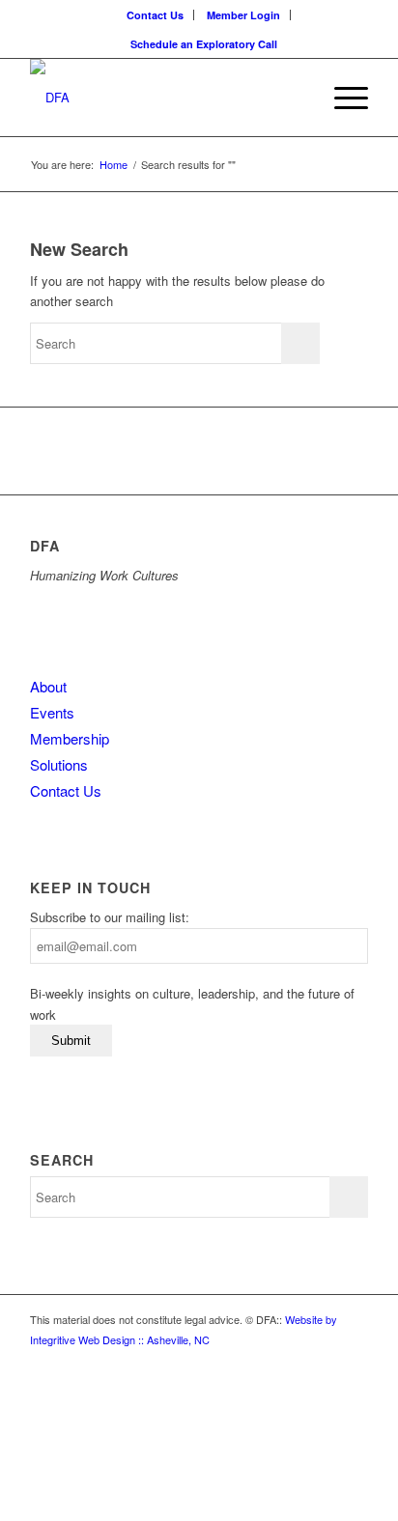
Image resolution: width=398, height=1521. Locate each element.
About (48, 686)
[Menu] (341, 97)
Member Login (243, 15)
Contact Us (155, 15)
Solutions (59, 764)
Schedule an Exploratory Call (203, 44)
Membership (69, 738)
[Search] (296, 97)
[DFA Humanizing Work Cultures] (165, 97)
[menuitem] (155, 15)
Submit (71, 1040)
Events (52, 712)
